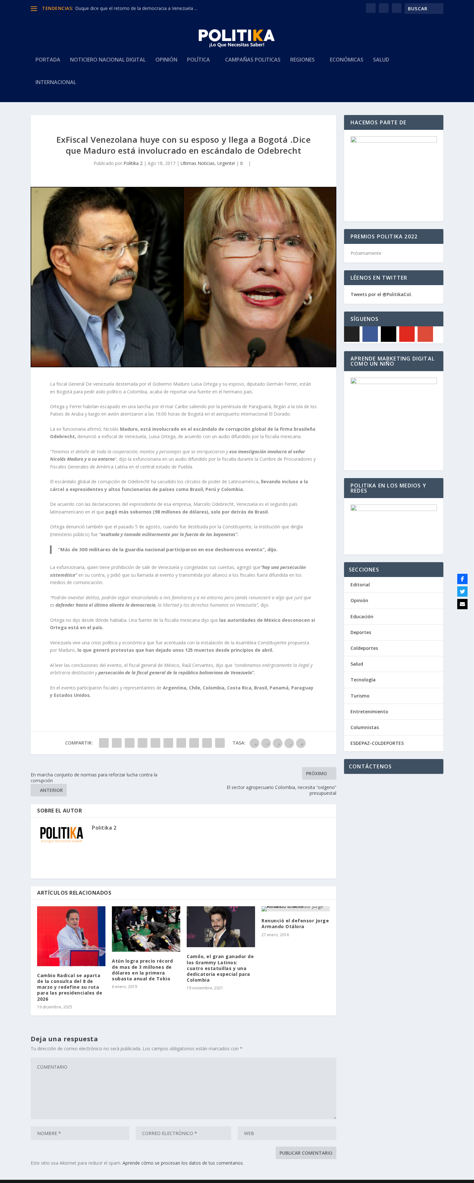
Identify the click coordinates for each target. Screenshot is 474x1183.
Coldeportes (364, 648)
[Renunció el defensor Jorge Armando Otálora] (296, 908)
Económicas (346, 60)
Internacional (55, 83)
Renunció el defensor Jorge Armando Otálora (295, 923)
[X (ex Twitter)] (352, 334)
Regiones (302, 60)
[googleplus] (425, 334)
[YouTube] (407, 334)
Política (198, 60)
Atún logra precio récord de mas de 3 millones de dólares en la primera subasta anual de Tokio (142, 970)
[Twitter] (462, 591)
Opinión (166, 60)
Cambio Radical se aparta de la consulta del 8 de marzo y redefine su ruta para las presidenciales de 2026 (69, 987)
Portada (47, 60)
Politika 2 (133, 163)
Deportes (361, 632)
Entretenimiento (369, 711)
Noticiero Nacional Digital (108, 60)
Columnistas (365, 727)
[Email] (462, 604)
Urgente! (226, 163)
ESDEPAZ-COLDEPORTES (377, 743)
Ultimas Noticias (198, 163)
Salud (381, 60)
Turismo (360, 696)
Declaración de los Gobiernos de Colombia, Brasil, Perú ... (135, 8)
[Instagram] (388, 334)
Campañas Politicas (253, 60)
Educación (362, 616)
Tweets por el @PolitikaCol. (381, 294)
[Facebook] (370, 334)
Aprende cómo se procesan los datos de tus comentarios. (183, 1163)
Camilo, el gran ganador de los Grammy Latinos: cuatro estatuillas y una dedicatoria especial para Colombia (220, 968)
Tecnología (363, 680)
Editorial (360, 585)
